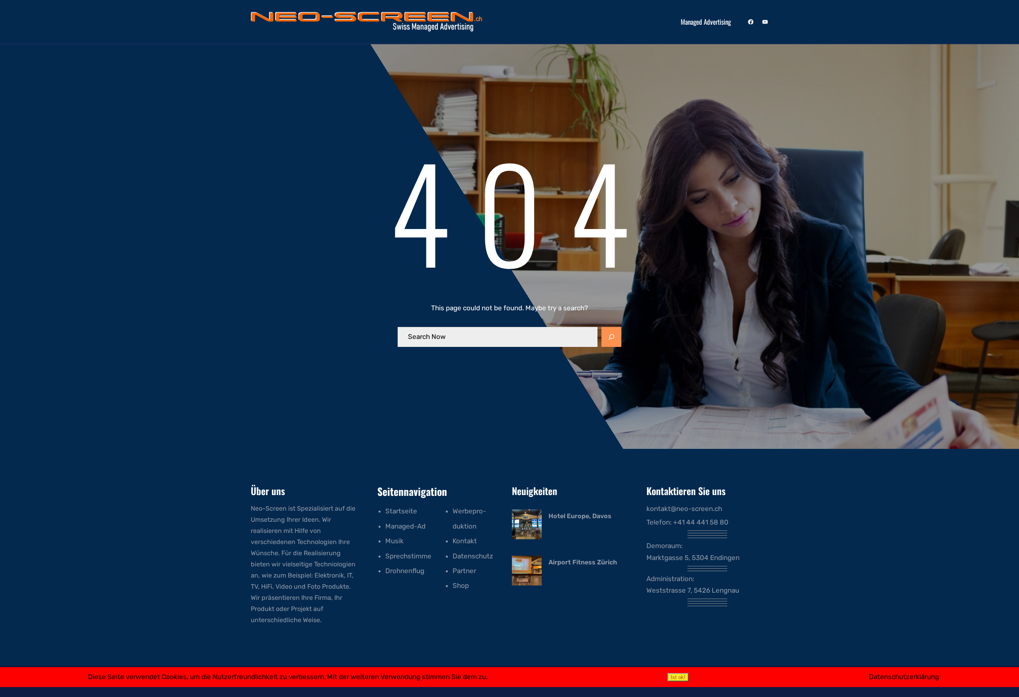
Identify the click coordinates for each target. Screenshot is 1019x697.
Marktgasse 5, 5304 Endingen (693, 558)
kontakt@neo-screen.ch (684, 509)
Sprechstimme (408, 556)
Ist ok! (678, 677)
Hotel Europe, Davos (580, 516)
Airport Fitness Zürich (583, 562)
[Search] (611, 337)
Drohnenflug (404, 571)
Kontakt (465, 541)
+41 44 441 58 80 (700, 522)
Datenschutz (473, 556)
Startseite (401, 511)
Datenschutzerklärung (904, 677)
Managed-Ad (405, 526)
